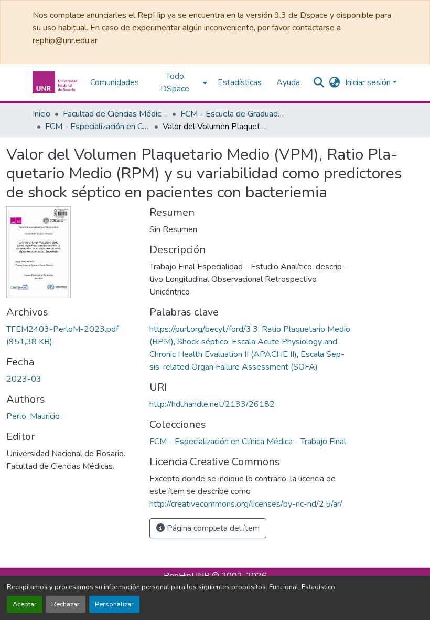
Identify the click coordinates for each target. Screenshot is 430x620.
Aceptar (25, 604)
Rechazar (65, 604)
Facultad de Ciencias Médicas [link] (115, 114)
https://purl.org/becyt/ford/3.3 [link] (203, 329)
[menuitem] (178, 82)
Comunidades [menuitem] (114, 82)
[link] (71, 335)
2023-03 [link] (23, 379)
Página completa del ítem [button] (212, 528)
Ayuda (288, 82)
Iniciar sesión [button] (369, 82)
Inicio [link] (41, 114)
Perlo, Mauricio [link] (33, 416)
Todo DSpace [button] (174, 82)
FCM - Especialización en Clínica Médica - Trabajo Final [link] (97, 126)
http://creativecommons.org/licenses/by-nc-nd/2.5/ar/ (245, 504)
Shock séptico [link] (202, 342)
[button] (56, 82)
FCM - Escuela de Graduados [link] (232, 114)
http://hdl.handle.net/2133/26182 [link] (212, 404)
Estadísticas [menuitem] (240, 82)
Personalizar (114, 604)
